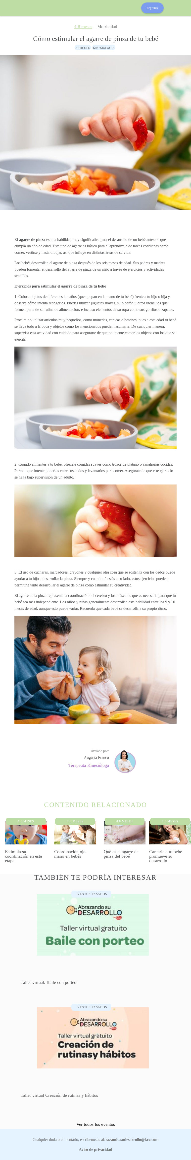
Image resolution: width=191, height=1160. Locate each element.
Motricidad (107, 26)
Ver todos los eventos (95, 1124)
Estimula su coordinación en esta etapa (23, 856)
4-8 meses (83, 26)
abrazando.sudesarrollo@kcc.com (129, 1139)
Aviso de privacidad (95, 1149)
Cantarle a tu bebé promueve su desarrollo (165, 856)
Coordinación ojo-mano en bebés (70, 854)
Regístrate (152, 8)
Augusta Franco (96, 757)
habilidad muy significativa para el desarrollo (92, 239)
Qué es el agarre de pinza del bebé (121, 854)
